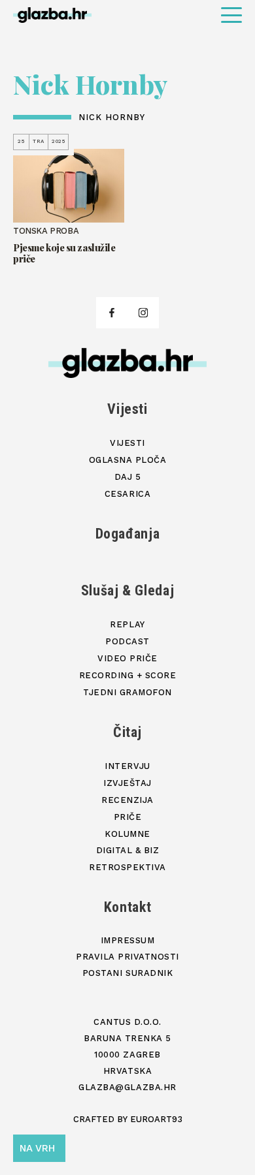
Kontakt (128, 907)
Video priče (127, 658)
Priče (128, 817)
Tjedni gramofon (127, 692)
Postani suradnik (127, 973)
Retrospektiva (127, 867)
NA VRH (37, 1148)
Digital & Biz (128, 850)
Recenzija (127, 800)
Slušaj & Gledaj (128, 590)
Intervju (127, 766)
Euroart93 (156, 1119)
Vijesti (127, 409)
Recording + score (128, 675)
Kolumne (127, 834)
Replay (127, 624)
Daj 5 (127, 477)
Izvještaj (127, 783)
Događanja (127, 533)
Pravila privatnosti (127, 957)
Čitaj (127, 732)
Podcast (127, 641)
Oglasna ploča (128, 460)
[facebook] (112, 312)
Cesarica (127, 494)
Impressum (128, 940)
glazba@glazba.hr (127, 1087)
